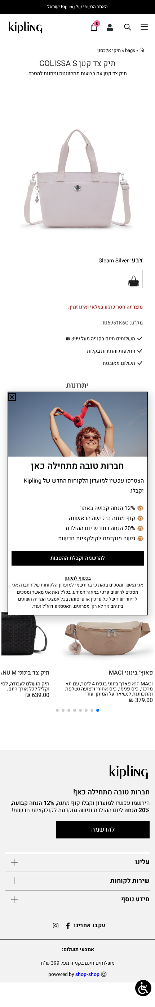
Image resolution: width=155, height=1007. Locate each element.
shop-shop (87, 974)
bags (130, 50)
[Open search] (127, 27)
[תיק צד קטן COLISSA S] (134, 279)
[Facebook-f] (68, 926)
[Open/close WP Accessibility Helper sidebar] (143, 988)
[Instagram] (55, 926)
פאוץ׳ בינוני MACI (131, 672)
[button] (11, 634)
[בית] (142, 50)
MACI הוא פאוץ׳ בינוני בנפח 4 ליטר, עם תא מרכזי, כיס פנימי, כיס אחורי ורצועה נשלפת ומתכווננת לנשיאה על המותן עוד (109, 689)
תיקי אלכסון (109, 50)
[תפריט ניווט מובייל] (148, 27)
